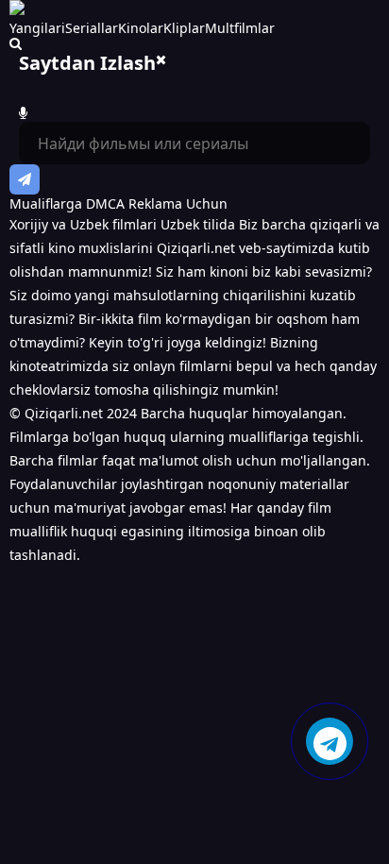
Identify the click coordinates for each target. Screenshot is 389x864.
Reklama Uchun (178, 203)
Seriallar (91, 28)
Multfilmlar (240, 28)
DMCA (105, 203)
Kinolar (140, 28)
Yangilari (37, 28)
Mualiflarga (45, 203)
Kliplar (184, 28)
